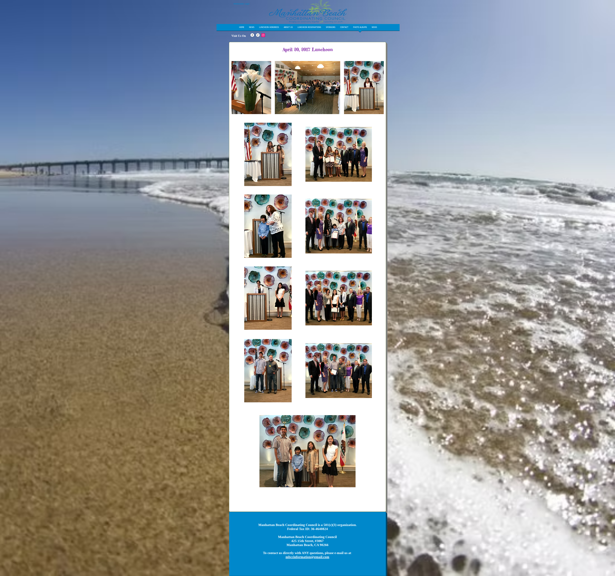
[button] (269, 28)
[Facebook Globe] (252, 35)
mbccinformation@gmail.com (307, 557)
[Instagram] (263, 35)
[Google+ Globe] (257, 35)
